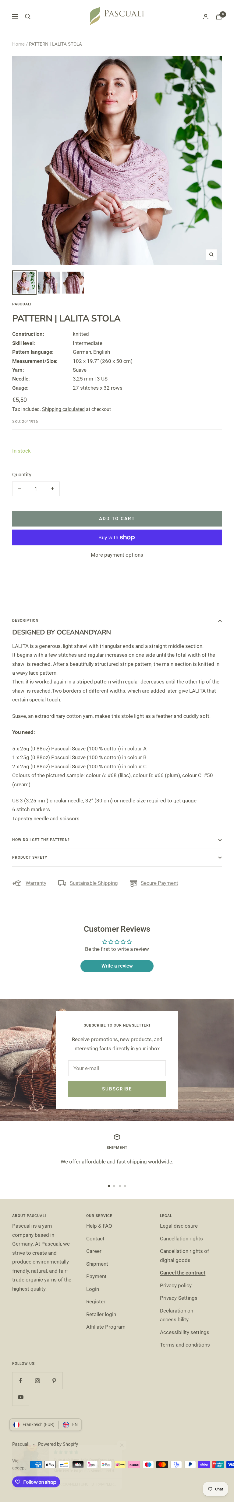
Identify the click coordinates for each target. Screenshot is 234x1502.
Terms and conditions (185, 1345)
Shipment (97, 1264)
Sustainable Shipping (94, 883)
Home (18, 44)
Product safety (29, 857)
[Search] (27, 16)
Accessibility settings (184, 1332)
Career (93, 1251)
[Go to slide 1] (109, 1186)
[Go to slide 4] (125, 1186)
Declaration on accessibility (176, 1315)
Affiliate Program (106, 1327)
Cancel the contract (182, 1273)
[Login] (205, 16)
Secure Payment (159, 883)
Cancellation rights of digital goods (184, 1255)
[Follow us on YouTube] (20, 1397)
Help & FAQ (99, 1226)
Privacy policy (176, 1285)
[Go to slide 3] (120, 1186)
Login (92, 1289)
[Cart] (219, 16)
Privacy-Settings (178, 1298)
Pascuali (21, 304)
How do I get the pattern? (41, 840)
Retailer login (101, 1314)
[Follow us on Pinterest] (54, 1380)
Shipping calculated (63, 409)
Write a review (117, 966)
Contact (95, 1239)
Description (25, 620)
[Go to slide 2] (114, 1186)
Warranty (36, 883)
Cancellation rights (181, 1239)
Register (95, 1302)
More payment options (117, 555)
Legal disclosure (179, 1226)
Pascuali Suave (68, 749)
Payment (96, 1276)
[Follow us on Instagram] (37, 1380)
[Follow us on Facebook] (20, 1380)
